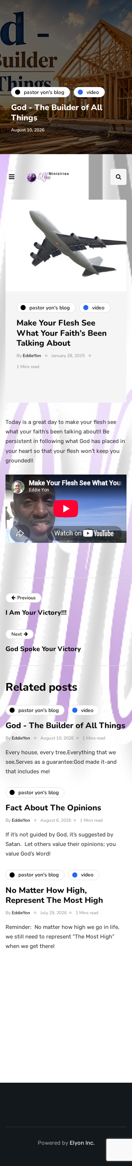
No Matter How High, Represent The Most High (54, 895)
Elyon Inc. (82, 1143)
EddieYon (32, 356)
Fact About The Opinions (53, 807)
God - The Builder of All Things (56, 112)
